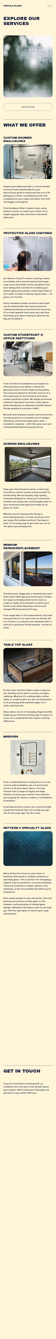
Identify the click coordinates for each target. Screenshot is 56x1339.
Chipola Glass (12, 6)
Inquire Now (28, 107)
